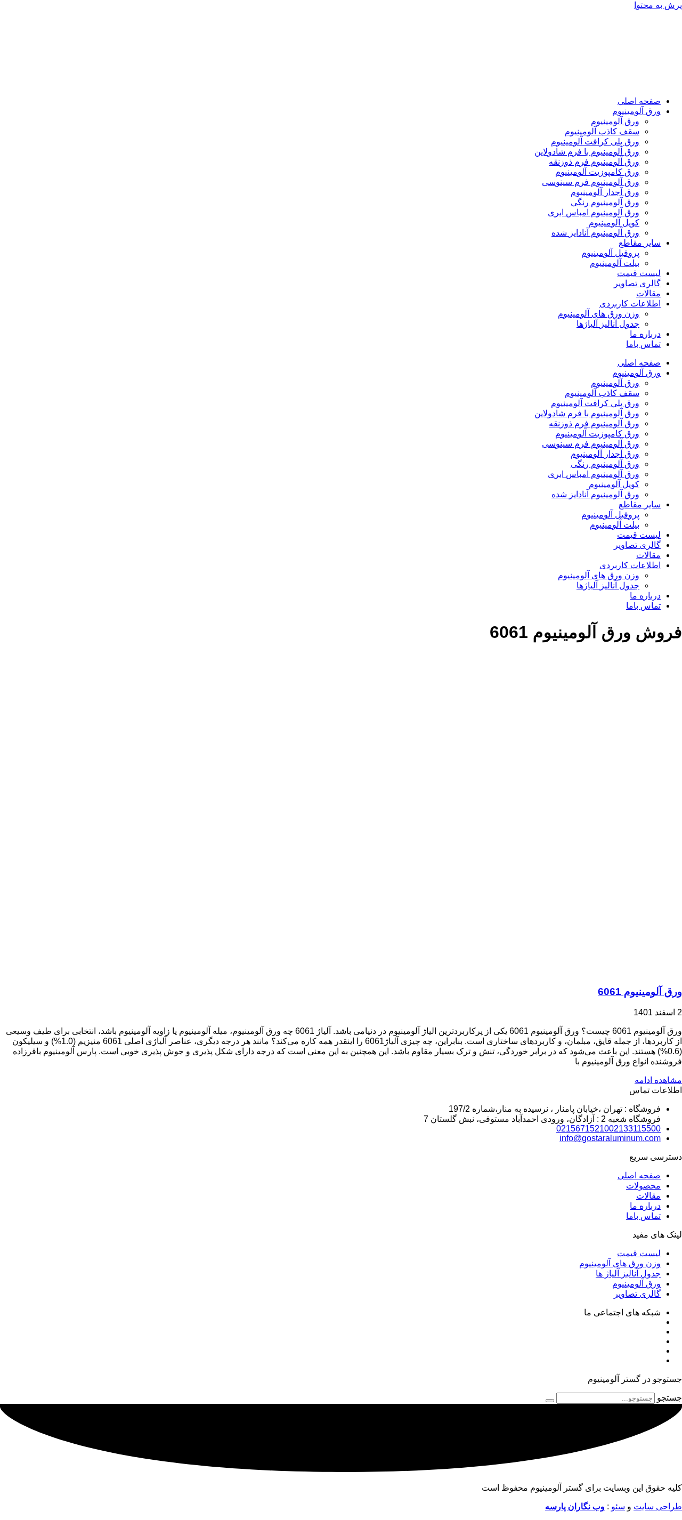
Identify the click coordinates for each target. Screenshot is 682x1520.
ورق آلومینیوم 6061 (640, 991)
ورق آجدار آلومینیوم (605, 192)
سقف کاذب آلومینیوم (602, 131)
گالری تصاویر (637, 283)
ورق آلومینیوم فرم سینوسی (590, 182)
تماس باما (643, 344)
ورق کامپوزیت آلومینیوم (597, 171)
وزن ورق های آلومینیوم (598, 313)
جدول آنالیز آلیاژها (608, 323)
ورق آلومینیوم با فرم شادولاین (586, 151)
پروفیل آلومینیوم (610, 252)
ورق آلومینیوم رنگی (605, 202)
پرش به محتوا (658, 5)
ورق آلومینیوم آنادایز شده (595, 232)
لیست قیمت (639, 273)
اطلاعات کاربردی (630, 303)
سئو (618, 1506)
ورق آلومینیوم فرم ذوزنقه (594, 161)
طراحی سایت (658, 1506)
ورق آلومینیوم (636, 111)
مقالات (648, 293)
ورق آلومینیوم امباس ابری (593, 212)
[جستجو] (550, 1400)
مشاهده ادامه (658, 1080)
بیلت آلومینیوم (614, 263)
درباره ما (645, 333)
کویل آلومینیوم (614, 222)
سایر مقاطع (640, 242)
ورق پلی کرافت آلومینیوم (595, 141)
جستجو (669, 1397)
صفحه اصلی (639, 101)
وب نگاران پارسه (575, 1506)
